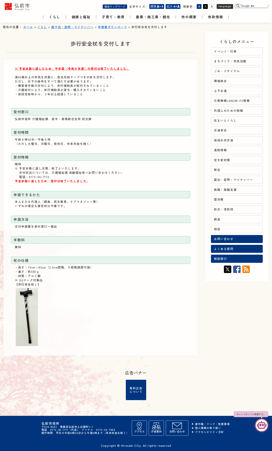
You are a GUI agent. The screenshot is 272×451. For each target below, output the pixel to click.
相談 (217, 229)
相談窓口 (220, 258)
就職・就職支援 (225, 189)
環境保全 (220, 81)
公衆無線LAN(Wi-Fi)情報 (232, 100)
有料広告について (136, 390)
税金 (217, 219)
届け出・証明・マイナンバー (72, 27)
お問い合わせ (224, 239)
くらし (42, 27)
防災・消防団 (224, 209)
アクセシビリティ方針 (209, 432)
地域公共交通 (224, 140)
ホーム (28, 27)
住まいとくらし (225, 120)
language (225, 6)
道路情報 (220, 150)
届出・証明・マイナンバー (233, 179)
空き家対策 (222, 160)
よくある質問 (224, 249)
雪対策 (219, 199)
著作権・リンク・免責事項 (212, 424)
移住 (217, 170)
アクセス (139, 431)
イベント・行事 (225, 51)
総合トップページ (115, 6)
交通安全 (220, 130)
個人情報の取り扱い (208, 428)
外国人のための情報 (228, 110)
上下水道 (220, 91)
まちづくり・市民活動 (230, 61)
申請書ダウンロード (112, 27)
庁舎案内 (156, 431)
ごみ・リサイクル (227, 71)
